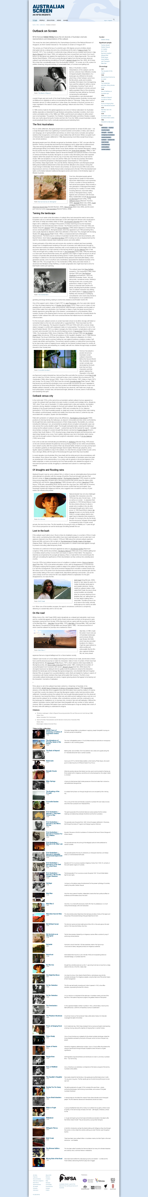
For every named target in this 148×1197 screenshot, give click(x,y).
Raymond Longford (106, 53)
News (59, 20)
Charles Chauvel (105, 47)
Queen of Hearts (51, 1046)
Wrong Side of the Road (54, 1158)
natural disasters (106, 137)
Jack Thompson (71, 303)
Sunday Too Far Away (53, 1087)
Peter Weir (104, 63)
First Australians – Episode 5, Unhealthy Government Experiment (54, 854)
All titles (35, 1175)
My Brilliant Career (52, 924)
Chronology (49, 1184)
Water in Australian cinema (53, 478)
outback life (111, 139)
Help (47, 1180)
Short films (36, 1182)
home (34, 25)
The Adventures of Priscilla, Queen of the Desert (53, 742)
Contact (48, 1188)
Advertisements (37, 1184)
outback (104, 139)
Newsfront (49, 955)
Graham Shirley (105, 39)
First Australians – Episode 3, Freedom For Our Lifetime (54, 833)
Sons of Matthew (51, 1067)
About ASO (48, 1175)
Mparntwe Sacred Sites (54, 914)
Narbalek (49, 944)
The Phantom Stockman (54, 1016)
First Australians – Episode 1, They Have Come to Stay (53, 813)
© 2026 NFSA (36, 1194)
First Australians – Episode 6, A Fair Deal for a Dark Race (53, 864)
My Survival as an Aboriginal (47, 202)
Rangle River (50, 1057)
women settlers (106, 149)
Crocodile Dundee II (44, 370)
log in (105, 20)
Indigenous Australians (108, 135)
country (111, 127)
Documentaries (37, 1179)
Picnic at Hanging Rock (54, 1026)
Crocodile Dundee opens (107, 122)
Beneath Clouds (51, 771)
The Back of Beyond (44, 93)
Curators (48, 1179)
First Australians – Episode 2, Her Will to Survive (53, 823)
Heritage (49, 883)
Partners (48, 1177)
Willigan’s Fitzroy (52, 1128)
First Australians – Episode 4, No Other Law (54, 843)
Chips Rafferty (88, 269)
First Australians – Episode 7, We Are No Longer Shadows (53, 874)
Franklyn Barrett (82, 430)
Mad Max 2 (41, 650)
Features (35, 1177)
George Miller (88, 688)
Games (65, 20)
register (110, 20)
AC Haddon (104, 49)
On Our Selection (51, 985)
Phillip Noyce (104, 57)
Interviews (35, 1190)
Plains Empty (50, 1036)
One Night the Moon (53, 975)
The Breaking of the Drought (52, 792)
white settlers (105, 147)
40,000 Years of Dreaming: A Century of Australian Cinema (54, 731)
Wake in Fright (51, 1108)
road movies (105, 142)
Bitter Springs (50, 781)
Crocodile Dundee (52, 802)
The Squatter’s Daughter (54, 1077)
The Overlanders (43, 295)
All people (35, 1186)
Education (50, 20)
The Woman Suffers (53, 1148)
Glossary (48, 1182)
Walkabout (49, 1118)
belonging (104, 127)
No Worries (41, 519)
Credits (47, 1190)
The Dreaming (105, 144)
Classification (49, 1186)
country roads (105, 130)
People (42, 20)
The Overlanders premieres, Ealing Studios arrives (108, 85)
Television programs (38, 1180)
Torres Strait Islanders (53, 1097)
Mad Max (49, 893)
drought (104, 132)
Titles (35, 20)
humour (110, 132)
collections (42, 25)
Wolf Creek (41, 601)
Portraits (35, 1188)
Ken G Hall (92, 375)
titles (37, 25)
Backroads (50, 761)
